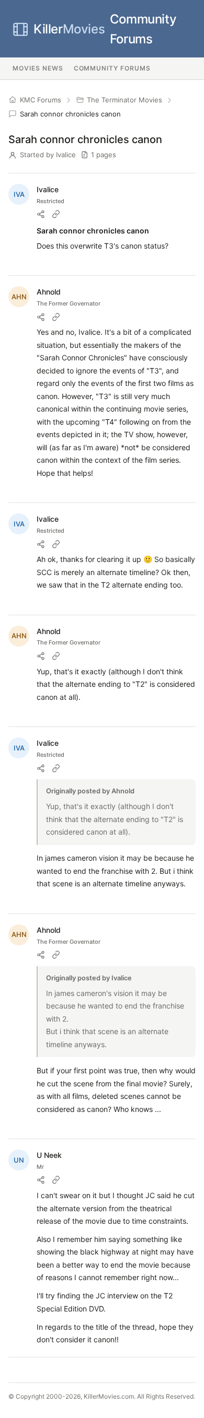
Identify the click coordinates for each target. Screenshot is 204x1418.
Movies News (38, 68)
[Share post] (41, 214)
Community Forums (104, 28)
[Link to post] (56, 214)
